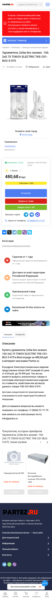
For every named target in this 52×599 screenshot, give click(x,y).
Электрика (15, 47)
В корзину (26, 193)
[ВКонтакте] (4, 232)
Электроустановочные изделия (35, 47)
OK (40, 587)
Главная (5, 47)
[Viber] (24, 232)
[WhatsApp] (19, 232)
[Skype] (29, 232)
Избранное (34, 67)
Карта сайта (38, 533)
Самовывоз (10, 146)
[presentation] (40, 442)
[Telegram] (14, 232)
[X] (9, 232)
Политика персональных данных (15, 533)
